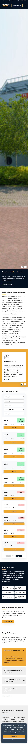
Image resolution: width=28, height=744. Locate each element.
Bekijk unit (14, 427)
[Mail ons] (10, 0)
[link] (14, 139)
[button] (22, 267)
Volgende (19, 556)
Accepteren (14, 736)
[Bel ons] (22, 0)
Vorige (8, 556)
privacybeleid (14, 733)
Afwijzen (14, 739)
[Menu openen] (25, 5)
